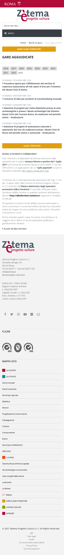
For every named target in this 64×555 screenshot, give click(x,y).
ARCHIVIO (6, 451)
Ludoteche (6, 482)
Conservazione (8, 432)
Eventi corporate (9, 389)
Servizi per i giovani (10, 395)
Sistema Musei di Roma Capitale (15, 463)
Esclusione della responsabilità (31, 542)
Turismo (5, 426)
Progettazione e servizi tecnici (14, 414)
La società (11, 370)
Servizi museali (8, 382)
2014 (37, 68)
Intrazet (10, 513)
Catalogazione (8, 420)
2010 (14, 73)
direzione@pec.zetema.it (13, 275)
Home (23, 42)
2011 (6, 73)
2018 (6, 68)
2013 (45, 68)
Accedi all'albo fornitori (15, 228)
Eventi (4, 438)
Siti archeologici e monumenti (14, 470)
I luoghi (10, 457)
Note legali (31, 536)
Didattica (6, 401)
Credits (32, 539)
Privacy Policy (31, 545)
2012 (53, 68)
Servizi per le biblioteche (12, 445)
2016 (21, 68)
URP (31, 533)
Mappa (9, 494)
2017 (14, 68)
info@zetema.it (9, 271)
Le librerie (6, 488)
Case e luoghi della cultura (13, 476)
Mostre (5, 407)
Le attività (11, 376)
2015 (29, 68)
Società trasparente (32, 548)
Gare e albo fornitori (16, 501)
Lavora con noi (13, 507)
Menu (10, 33)
